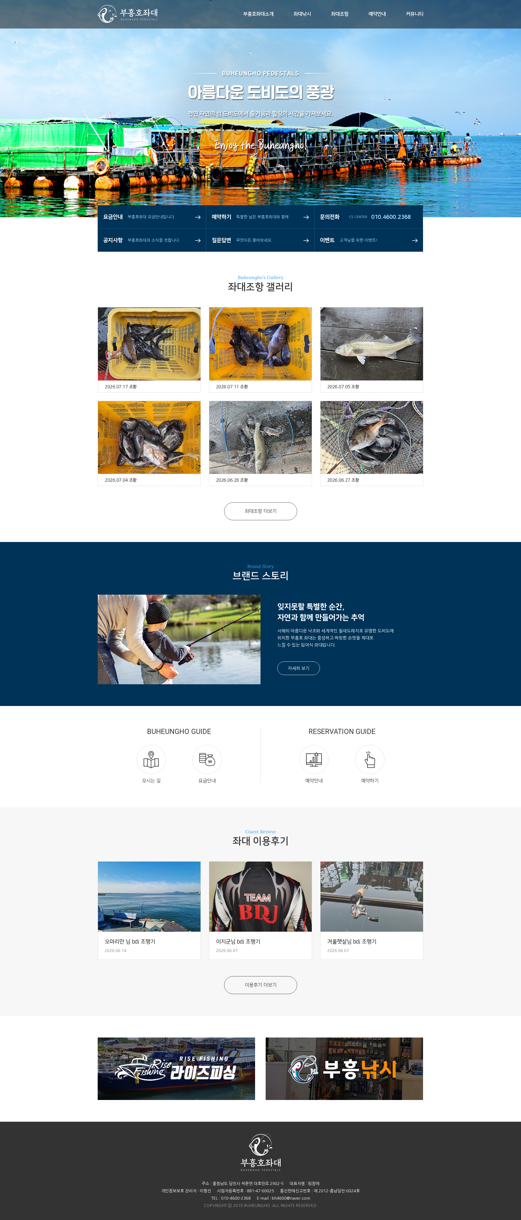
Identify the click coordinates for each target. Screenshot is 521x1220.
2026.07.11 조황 (232, 386)
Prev (20, 130)
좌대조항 (339, 14)
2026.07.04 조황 (121, 480)
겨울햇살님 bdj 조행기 (351, 942)
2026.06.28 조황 (232, 480)
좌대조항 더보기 (261, 511)
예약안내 (377, 14)
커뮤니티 (414, 14)
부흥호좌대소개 (258, 14)
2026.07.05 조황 (343, 386)
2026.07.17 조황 (121, 386)
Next (500, 130)
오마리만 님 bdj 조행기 (130, 942)
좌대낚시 (302, 14)
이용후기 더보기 (261, 985)
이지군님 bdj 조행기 (238, 942)
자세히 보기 (298, 668)
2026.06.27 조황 (343, 480)
